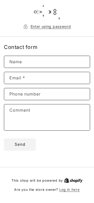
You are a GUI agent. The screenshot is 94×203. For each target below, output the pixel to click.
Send (20, 144)
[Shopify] (73, 180)
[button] (47, 26)
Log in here (69, 189)
